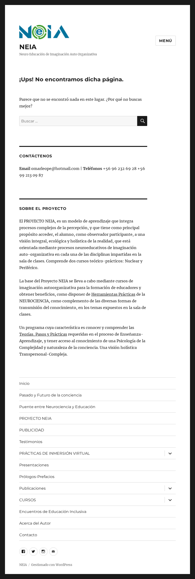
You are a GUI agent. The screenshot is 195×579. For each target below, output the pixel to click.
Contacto (28, 535)
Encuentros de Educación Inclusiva (52, 511)
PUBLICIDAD (31, 430)
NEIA (27, 47)
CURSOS (27, 500)
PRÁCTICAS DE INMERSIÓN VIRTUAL (54, 453)
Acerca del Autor (35, 523)
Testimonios (30, 441)
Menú (165, 41)
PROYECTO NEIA (35, 418)
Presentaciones (34, 465)
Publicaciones (32, 488)
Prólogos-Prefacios (36, 476)
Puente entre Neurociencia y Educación (57, 407)
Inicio (24, 383)
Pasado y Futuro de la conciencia (50, 395)
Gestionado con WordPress (51, 565)
